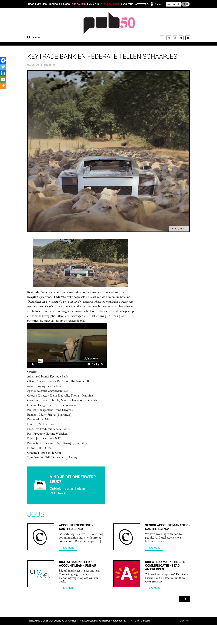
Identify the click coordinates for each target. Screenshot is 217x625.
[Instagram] (168, 38)
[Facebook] (162, 38)
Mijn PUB (94, 4)
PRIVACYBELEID (87, 621)
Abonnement (173, 4)
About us (127, 4)
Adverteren (142, 4)
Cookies (101, 621)
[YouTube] (187, 38)
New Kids (42, 4)
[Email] (3, 79)
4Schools (55, 4)
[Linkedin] (3, 73)
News (31, 4)
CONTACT (185, 621)
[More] (3, 86)
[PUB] (109, 25)
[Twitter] (181, 38)
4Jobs (66, 4)
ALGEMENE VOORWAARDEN (63, 621)
